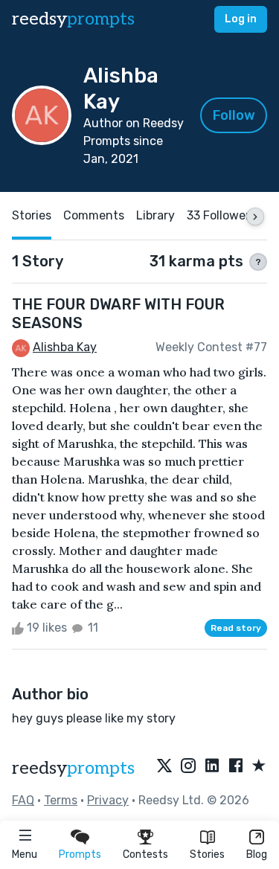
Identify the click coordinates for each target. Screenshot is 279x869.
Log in (241, 19)
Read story (236, 628)
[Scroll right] (255, 216)
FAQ (23, 800)
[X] (164, 766)
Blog (256, 854)
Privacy (108, 800)
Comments (93, 215)
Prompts (80, 854)
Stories (207, 854)
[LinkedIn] (212, 766)
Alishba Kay (65, 347)
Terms (60, 800)
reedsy (73, 19)
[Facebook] (236, 766)
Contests (145, 854)
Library (155, 215)
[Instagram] (188, 766)
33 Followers (221, 215)
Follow (234, 115)
